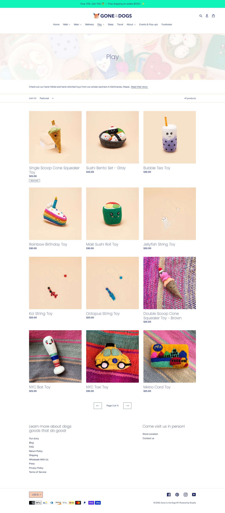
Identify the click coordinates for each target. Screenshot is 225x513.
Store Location (150, 434)
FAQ (31, 446)
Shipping (33, 455)
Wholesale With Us (38, 459)
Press (32, 463)
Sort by (32, 98)
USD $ (35, 494)
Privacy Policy (36, 468)
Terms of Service (37, 472)
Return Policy (36, 451)
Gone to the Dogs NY (170, 503)
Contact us (148, 438)
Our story (34, 438)
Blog (31, 442)
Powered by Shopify (187, 503)
